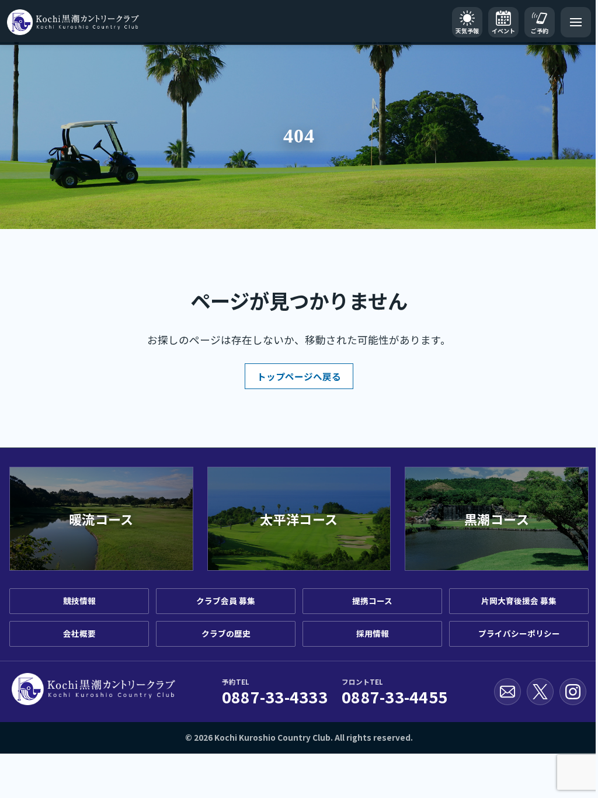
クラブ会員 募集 (225, 600)
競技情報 (79, 600)
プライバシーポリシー (519, 633)
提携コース (372, 600)
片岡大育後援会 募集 (519, 600)
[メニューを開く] (576, 22)
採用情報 (372, 633)
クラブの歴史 (226, 633)
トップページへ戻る (299, 376)
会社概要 (79, 633)
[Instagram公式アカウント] (572, 691)
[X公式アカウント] (540, 691)
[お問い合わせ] (507, 691)
